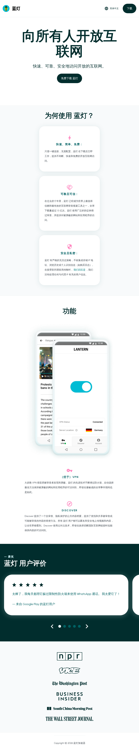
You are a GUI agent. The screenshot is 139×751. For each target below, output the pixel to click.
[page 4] (74, 626)
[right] (87, 626)
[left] (52, 626)
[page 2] (64, 626)
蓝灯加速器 (79, 743)
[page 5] (79, 626)
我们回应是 (80, 269)
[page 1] (59, 626)
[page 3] (69, 626)
